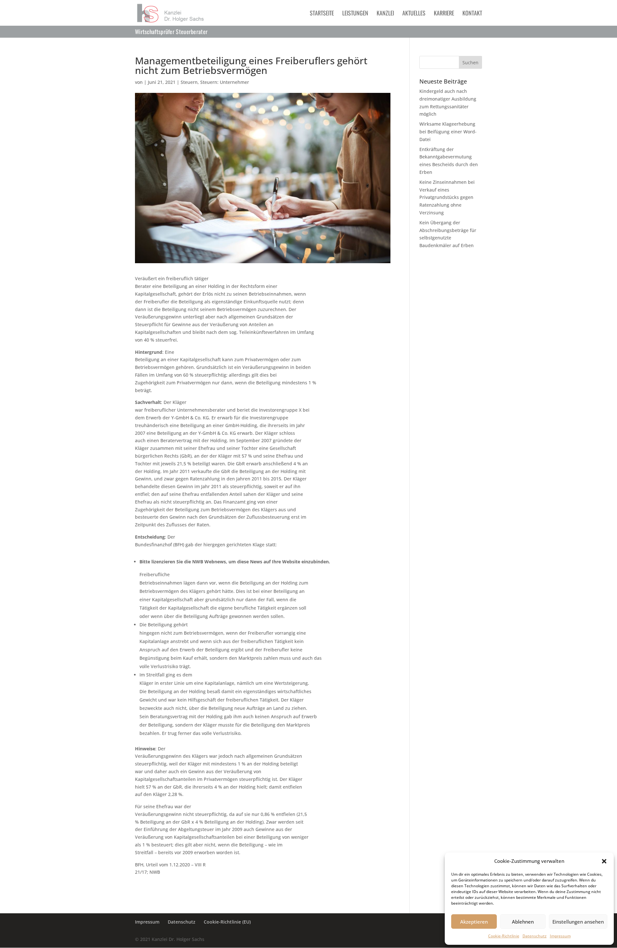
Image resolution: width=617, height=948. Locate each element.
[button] (604, 861)
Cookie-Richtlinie (503, 936)
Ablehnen (523, 921)
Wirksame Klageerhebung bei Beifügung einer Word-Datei (448, 131)
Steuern (189, 82)
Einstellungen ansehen (578, 921)
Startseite (322, 14)
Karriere (444, 14)
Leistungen (355, 14)
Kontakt (472, 14)
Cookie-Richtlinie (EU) (227, 922)
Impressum (560, 936)
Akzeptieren (474, 921)
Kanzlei (385, 14)
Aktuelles (413, 14)
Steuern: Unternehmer (224, 82)
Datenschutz (535, 936)
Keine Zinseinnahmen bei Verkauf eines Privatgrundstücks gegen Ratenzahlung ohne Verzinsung (447, 197)
